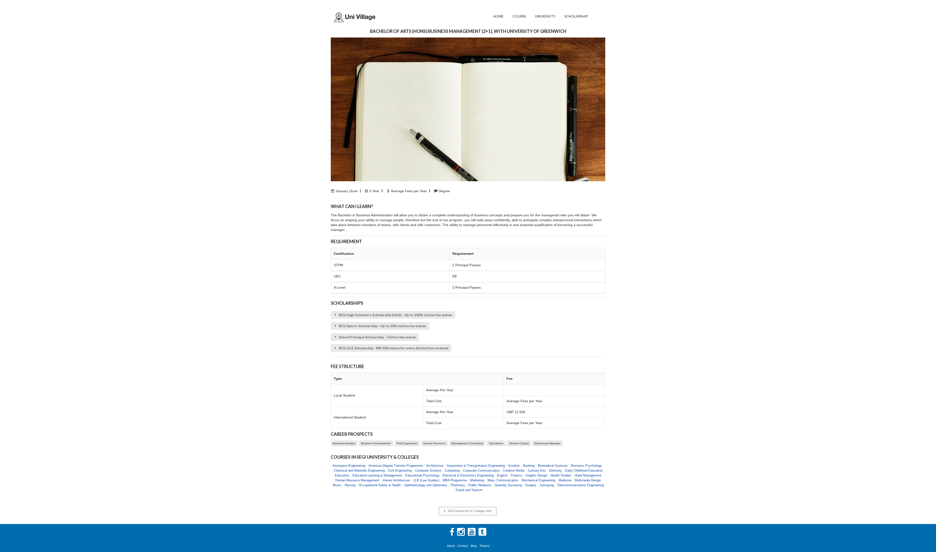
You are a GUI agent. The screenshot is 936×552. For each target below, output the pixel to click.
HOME (498, 16)
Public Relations (479, 485)
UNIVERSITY (545, 16)
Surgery (530, 485)
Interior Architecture (396, 480)
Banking (529, 465)
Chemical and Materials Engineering (359, 470)
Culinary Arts (537, 470)
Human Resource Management (357, 480)
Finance (516, 475)
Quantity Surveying (508, 485)
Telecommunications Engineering (580, 485)
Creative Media (513, 470)
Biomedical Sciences (553, 465)
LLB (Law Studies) (426, 480)
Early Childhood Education (584, 470)
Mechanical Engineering (538, 480)
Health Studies (561, 475)
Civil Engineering (400, 470)
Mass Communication (503, 480)
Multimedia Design (588, 480)
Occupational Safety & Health (380, 485)
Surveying (547, 485)
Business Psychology (586, 465)
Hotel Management (588, 475)
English (502, 475)
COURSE (519, 16)
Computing (452, 470)
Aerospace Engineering (348, 465)
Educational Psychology (422, 475)
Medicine (565, 480)
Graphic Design (536, 475)
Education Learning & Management (377, 475)
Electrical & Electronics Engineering (468, 475)
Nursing (350, 485)
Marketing (477, 480)
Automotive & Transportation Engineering (476, 465)
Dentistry (555, 470)
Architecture (434, 465)
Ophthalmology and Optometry (425, 485)
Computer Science (428, 470)
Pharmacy (458, 485)
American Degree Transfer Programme (396, 465)
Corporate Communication (481, 470)
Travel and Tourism (468, 490)
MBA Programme (455, 480)
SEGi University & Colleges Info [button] (470, 511)
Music (337, 485)
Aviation (514, 465)
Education (342, 475)
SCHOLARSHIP (576, 16)
